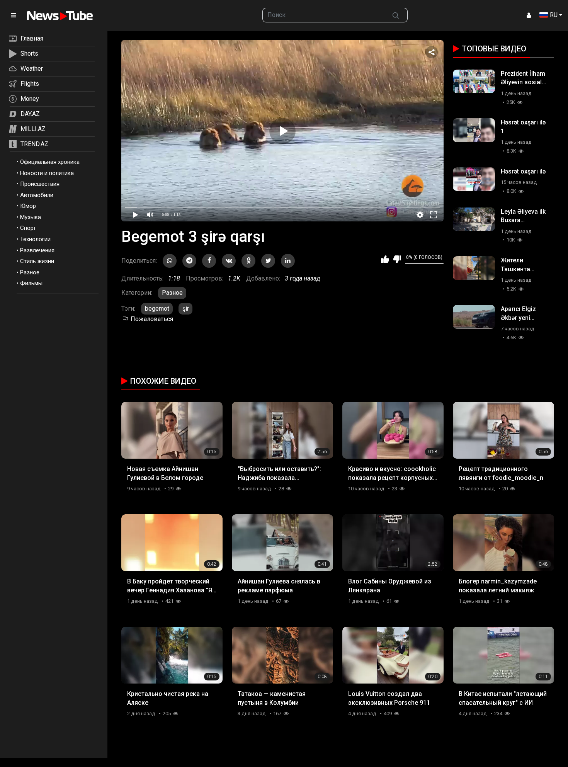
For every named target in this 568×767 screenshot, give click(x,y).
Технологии (35, 239)
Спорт (28, 227)
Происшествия (40, 183)
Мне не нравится (397, 259)
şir (185, 308)
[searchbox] (323, 15)
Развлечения (37, 250)
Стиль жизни (37, 261)
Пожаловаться (151, 319)
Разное (29, 272)
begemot (157, 308)
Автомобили (36, 195)
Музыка (30, 217)
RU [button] (554, 15)
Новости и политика (47, 173)
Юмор (28, 205)
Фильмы (31, 283)
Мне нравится (385, 259)
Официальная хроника (50, 161)
